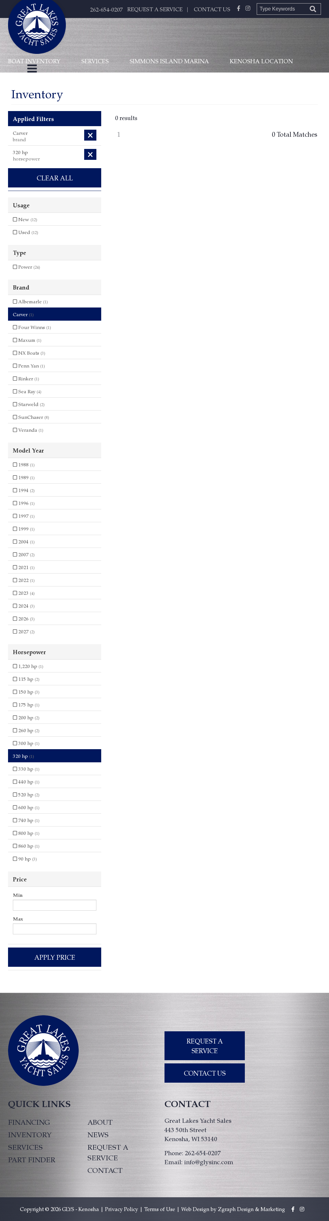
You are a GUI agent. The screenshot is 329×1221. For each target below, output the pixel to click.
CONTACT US (212, 9)
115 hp (28, 679)
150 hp (28, 691)
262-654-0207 (106, 9)
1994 (26, 490)
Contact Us (205, 1073)
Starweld (31, 404)
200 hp (28, 717)
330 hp (28, 769)
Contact (104, 1170)
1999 (26, 528)
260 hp (28, 730)
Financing (29, 1122)
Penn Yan (31, 365)
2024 (26, 605)
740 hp (28, 820)
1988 (26, 464)
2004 (26, 541)
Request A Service (205, 1045)
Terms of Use (159, 1209)
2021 (26, 567)
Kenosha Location (261, 61)
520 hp (28, 794)
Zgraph (227, 1209)
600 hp (28, 807)
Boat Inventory (34, 61)
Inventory (30, 1134)
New (27, 219)
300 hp (28, 743)
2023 (26, 593)
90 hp (27, 858)
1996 (26, 503)
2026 (26, 618)
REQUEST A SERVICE (154, 9)
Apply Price (54, 957)
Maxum (29, 340)
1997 (26, 516)
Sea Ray (29, 391)
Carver (23, 314)
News (98, 1134)
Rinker (28, 378)
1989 (26, 477)
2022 (26, 580)
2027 (26, 631)
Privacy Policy (121, 1209)
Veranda (30, 430)
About (99, 1122)
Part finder (31, 1159)
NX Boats (31, 353)
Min (17, 895)
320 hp (23, 756)
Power (28, 267)
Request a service (107, 1152)
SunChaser (33, 417)
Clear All (55, 177)
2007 (26, 554)
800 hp (28, 833)
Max (18, 918)
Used (27, 232)
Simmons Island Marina (169, 61)
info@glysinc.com (208, 1161)
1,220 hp (30, 666)
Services (95, 61)
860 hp (28, 846)
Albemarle (32, 301)
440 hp (28, 781)
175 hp (28, 704)
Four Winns (34, 327)
